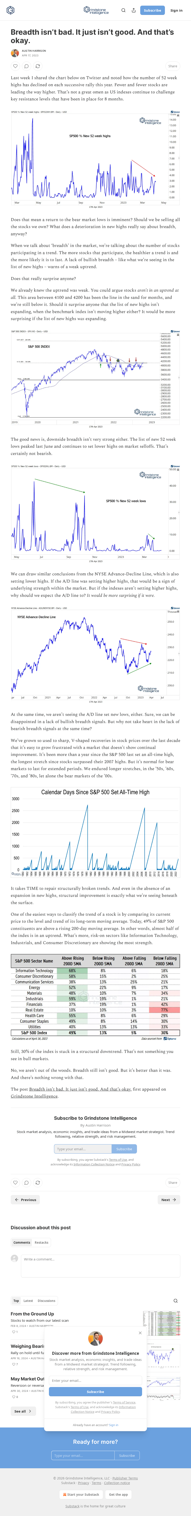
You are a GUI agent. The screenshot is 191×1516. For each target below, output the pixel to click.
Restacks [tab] (41, 1242)
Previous (28, 1199)
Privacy (83, 1483)
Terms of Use (80, 1407)
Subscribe (152, 10)
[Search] (123, 10)
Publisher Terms (125, 1478)
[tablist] (31, 1242)
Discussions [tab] (46, 1301)
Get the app (118, 1494)
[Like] (15, 66)
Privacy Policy (110, 1412)
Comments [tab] (22, 1242)
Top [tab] (16, 1301)
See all (20, 1411)
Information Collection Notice (94, 1164)
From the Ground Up (32, 1314)
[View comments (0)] (26, 66)
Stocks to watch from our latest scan (40, 1320)
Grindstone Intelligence (34, 1096)
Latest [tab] (28, 1301)
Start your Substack (83, 1494)
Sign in (177, 10)
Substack (72, 1506)
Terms (96, 1483)
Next (165, 1199)
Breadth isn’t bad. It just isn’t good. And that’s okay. (80, 1089)
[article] (95, 1323)
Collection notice (117, 1483)
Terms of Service (124, 1402)
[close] (140, 1333)
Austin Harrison (34, 50)
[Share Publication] (133, 10)
